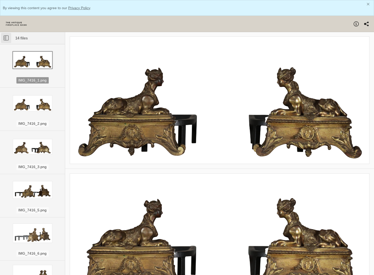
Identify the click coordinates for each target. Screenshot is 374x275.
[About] (356, 24)
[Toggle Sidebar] (6, 38)
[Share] (366, 24)
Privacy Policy (79, 8)
